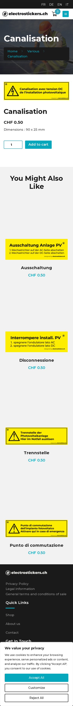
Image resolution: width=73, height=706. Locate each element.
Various (33, 51)
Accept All (36, 677)
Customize (36, 688)
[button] (66, 14)
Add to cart (38, 144)
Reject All (36, 698)
